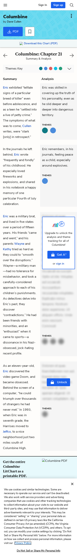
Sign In (42, 5)
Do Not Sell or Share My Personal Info (38, 551)
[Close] (72, 484)
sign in (60, 263)
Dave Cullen (14, 22)
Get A (62, 254)
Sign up (58, 5)
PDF (15, 31)
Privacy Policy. (22, 543)
